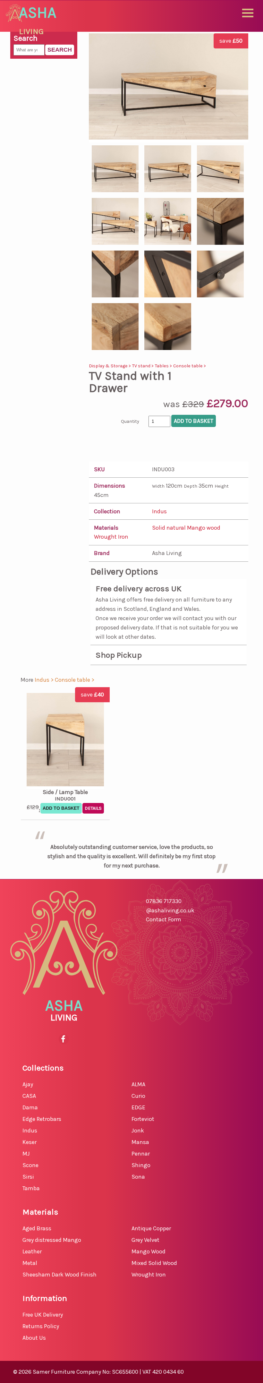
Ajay (27, 1084)
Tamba (31, 1188)
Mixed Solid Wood (154, 1263)
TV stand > (143, 366)
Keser (29, 1142)
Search (59, 50)
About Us (34, 1337)
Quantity (130, 421)
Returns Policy (40, 1326)
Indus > (45, 679)
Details (93, 808)
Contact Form (163, 919)
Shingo (141, 1165)
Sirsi (28, 1176)
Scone (30, 1165)
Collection (107, 511)
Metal (29, 1263)
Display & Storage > (110, 366)
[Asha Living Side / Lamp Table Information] (65, 741)
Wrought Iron (111, 536)
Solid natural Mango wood (186, 527)
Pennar (141, 1153)
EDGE (138, 1107)
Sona (138, 1176)
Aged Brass (36, 1228)
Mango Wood (148, 1251)
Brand (102, 553)
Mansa (140, 1142)
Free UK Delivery (42, 1314)
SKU (99, 469)
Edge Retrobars (41, 1119)
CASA (29, 1095)
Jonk (138, 1130)
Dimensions (109, 485)
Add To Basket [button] (61, 808)
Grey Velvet (145, 1239)
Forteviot (143, 1119)
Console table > (189, 366)
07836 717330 (164, 901)
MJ (26, 1153)
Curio (138, 1095)
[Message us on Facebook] (64, 1039)
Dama (30, 1107)
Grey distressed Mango (51, 1239)
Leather (32, 1251)
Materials (106, 527)
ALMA (138, 1084)
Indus (159, 511)
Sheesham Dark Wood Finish (59, 1274)
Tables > (164, 366)
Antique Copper (151, 1228)
